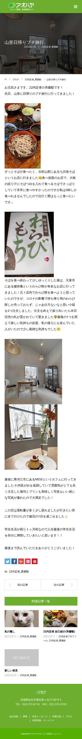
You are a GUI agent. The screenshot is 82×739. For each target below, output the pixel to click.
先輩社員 (56, 716)
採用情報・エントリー (43, 720)
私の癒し (10, 631)
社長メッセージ (39, 716)
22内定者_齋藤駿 (50, 46)
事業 (25, 716)
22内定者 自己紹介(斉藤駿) (59, 631)
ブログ (69, 716)
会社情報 (13, 716)
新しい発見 (11, 670)
